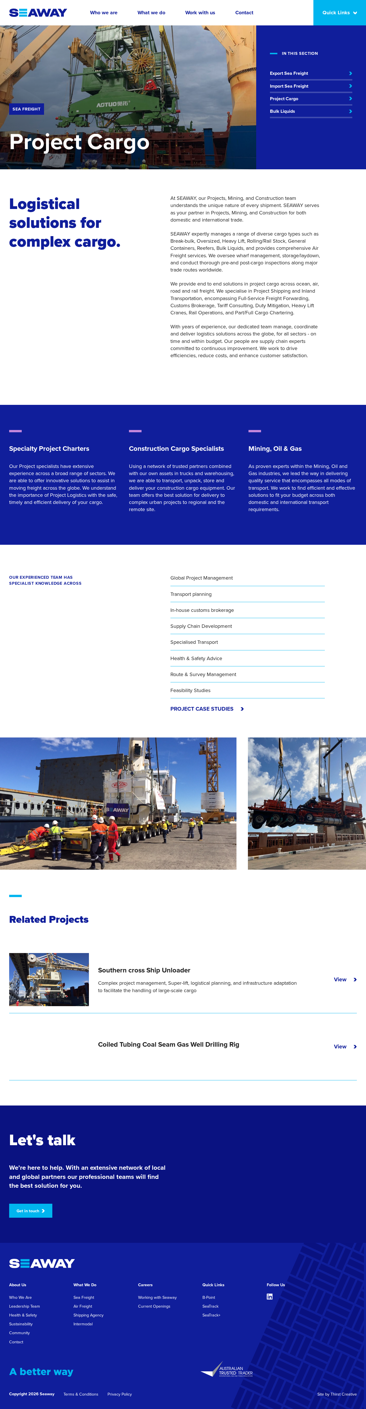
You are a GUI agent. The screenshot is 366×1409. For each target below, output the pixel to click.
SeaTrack (210, 1306)
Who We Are (20, 1297)
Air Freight (82, 1306)
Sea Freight (83, 1297)
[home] (38, 12)
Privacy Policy (120, 1394)
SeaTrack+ (211, 1315)
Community (19, 1333)
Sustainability (21, 1324)
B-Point (208, 1297)
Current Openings (154, 1306)
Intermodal (83, 1324)
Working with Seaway (157, 1297)
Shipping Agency (88, 1315)
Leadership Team (24, 1306)
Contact (244, 12)
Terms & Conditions (80, 1394)
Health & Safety (23, 1315)
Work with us (200, 12)
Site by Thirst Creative (337, 1394)
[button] (104, 12)
